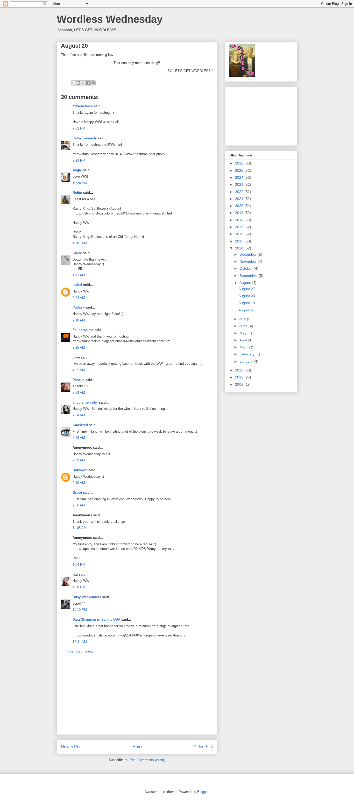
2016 (239, 234)
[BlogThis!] (78, 82)
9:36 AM (79, 505)
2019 (239, 213)
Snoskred (80, 425)
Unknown (80, 470)
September (249, 276)
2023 (239, 184)
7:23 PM (79, 160)
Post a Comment (80, 651)
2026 (239, 163)
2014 (239, 248)
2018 (239, 220)
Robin (77, 193)
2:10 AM (79, 320)
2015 (239, 241)
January (246, 361)
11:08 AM (80, 528)
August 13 (246, 303)
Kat (75, 574)
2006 (239, 384)
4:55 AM (79, 370)
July (243, 319)
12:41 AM (80, 642)
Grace (77, 493)
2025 (239, 170)
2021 (239, 199)
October (246, 268)
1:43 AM (79, 275)
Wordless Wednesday (109, 19)
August (245, 283)
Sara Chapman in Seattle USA (96, 619)
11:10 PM (80, 610)
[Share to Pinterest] (93, 82)
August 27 (246, 289)
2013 (239, 370)
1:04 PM (79, 565)
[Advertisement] (137, 698)
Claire (77, 253)
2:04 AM (79, 298)
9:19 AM (79, 483)
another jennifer (85, 402)
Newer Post (71, 746)
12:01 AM (80, 243)
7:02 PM (79, 128)
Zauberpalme (83, 330)
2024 (239, 177)
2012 (239, 377)
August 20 (246, 296)
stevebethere (83, 106)
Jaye (76, 357)
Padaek (78, 307)
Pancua (78, 380)
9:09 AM (79, 460)
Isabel (77, 285)
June (244, 326)
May (243, 333)
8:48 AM (79, 438)
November (248, 261)
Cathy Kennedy (85, 138)
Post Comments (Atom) (147, 760)
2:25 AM (79, 347)
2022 (239, 192)
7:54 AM (79, 415)
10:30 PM (80, 183)
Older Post (203, 746)
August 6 (245, 310)
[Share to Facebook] (88, 82)
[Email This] (73, 82)
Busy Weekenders (87, 597)
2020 (239, 206)
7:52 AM (79, 393)
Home (138, 746)
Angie (77, 170)
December (248, 254)
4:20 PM (79, 587)
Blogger (202, 792)
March (245, 347)
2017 (239, 227)
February (247, 354)
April (243, 340)
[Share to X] (83, 82)
